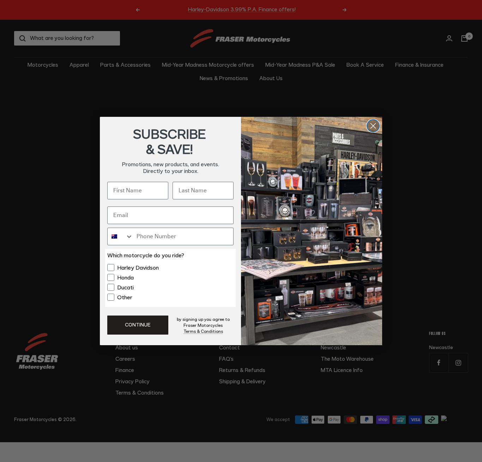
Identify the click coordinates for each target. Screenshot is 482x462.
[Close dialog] (373, 126)
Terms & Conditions (203, 331)
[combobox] (120, 236)
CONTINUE (138, 325)
